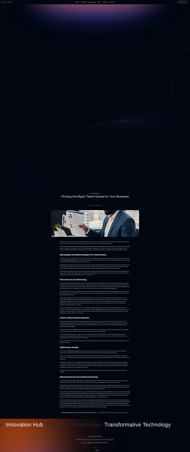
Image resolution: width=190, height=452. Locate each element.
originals (105, 2)
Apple (75, 329)
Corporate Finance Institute (69, 260)
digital (77, 2)
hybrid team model (72, 351)
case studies (92, 2)
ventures (84, 2)
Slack (68, 297)
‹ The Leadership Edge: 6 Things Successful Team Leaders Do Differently (78, 412)
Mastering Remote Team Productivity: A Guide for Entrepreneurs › (113, 412)
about (99, 2)
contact (112, 2)
